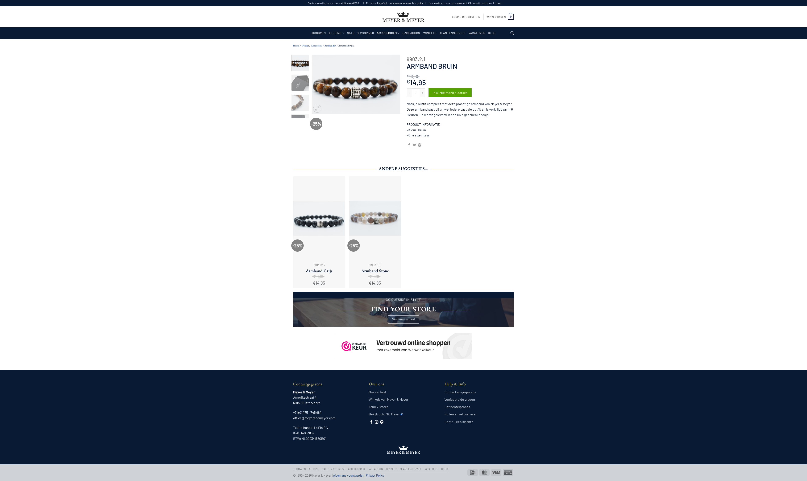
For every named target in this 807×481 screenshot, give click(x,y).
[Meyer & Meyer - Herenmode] (403, 16)
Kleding (335, 33)
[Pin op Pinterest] (419, 145)
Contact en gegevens (460, 392)
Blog (492, 33)
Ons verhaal (377, 392)
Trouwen (318, 33)
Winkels (429, 33)
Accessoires (387, 33)
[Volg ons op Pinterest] (381, 422)
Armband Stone (375, 271)
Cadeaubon (411, 33)
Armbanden (330, 45)
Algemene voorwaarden (348, 475)
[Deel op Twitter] (414, 145)
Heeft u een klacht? (458, 422)
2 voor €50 (365, 33)
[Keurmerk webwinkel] (403, 343)
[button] (466, 17)
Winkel (305, 45)
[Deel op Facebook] (409, 145)
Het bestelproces (457, 407)
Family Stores (379, 407)
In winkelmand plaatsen (450, 93)
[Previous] (319, 84)
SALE (351, 33)
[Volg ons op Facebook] (371, 422)
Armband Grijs (319, 271)
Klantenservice (452, 33)
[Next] (393, 84)
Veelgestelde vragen (459, 399)
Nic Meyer (393, 414)
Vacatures (476, 33)
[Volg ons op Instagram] (376, 422)
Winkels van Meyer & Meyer (388, 399)
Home (296, 45)
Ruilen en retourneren (460, 414)
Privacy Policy (375, 475)
